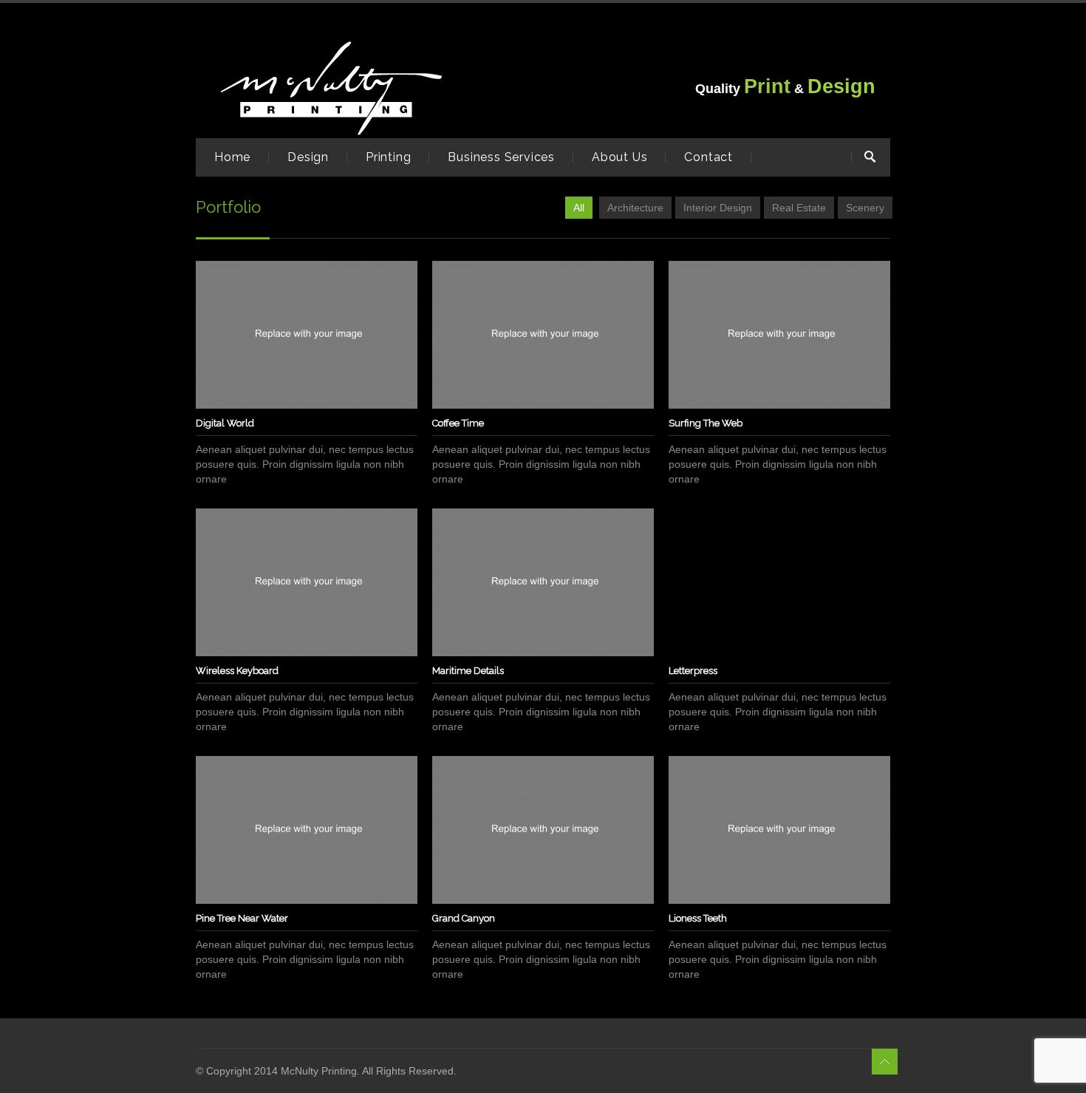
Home (232, 157)
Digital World (225, 423)
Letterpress (693, 670)
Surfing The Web (705, 423)
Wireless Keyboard (237, 670)
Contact (708, 157)
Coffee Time (458, 423)
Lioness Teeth (698, 918)
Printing (388, 157)
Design (308, 157)
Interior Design (717, 208)
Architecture (635, 208)
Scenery (865, 208)
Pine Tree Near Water (242, 918)
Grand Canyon (463, 918)
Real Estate (799, 208)
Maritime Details (468, 670)
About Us (619, 157)
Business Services (501, 157)
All (578, 208)
